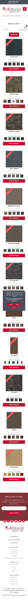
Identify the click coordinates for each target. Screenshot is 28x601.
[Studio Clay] (17, 474)
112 (13, 488)
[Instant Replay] (14, 213)
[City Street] (22, 64)
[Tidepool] (14, 47)
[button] (14, 513)
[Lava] (13, 176)
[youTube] (15, 520)
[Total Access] (22, 213)
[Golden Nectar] (9, 474)
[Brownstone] (14, 64)
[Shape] (14, 159)
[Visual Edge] (14, 121)
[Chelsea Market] (5, 325)
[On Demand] (18, 213)
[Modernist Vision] (13, 101)
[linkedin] (19, 520)
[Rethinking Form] (18, 138)
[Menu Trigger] (25, 9)
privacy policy (16, 298)
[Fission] (17, 176)
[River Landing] (9, 325)
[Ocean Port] (10, 64)
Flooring (7, 15)
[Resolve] (14, 420)
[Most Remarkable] (9, 101)
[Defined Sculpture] (10, 138)
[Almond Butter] (13, 474)
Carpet (11, 15)
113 (16, 488)
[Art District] (13, 325)
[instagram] (8, 520)
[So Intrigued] (14, 233)
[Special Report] (10, 213)
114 (18, 488)
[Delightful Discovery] (14, 84)
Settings (14, 307)
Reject (17, 304)
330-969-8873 (14, 3)
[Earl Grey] (18, 64)
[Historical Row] (20, 399)
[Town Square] (22, 325)
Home (4, 15)
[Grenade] (9, 176)
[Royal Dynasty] (22, 474)
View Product (14, 69)
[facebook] (4, 520)
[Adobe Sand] (14, 457)
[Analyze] (9, 437)
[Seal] (22, 176)
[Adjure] (22, 437)
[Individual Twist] (14, 138)
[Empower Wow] (17, 250)
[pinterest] (12, 520)
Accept (10, 304)
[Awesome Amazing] (17, 101)
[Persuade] (17, 437)
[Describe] (13, 437)
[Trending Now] (14, 196)
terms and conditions (12, 299)
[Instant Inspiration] (22, 250)
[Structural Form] (22, 138)
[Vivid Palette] (22, 101)
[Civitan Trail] (12, 399)
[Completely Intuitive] (13, 250)
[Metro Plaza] (17, 325)
